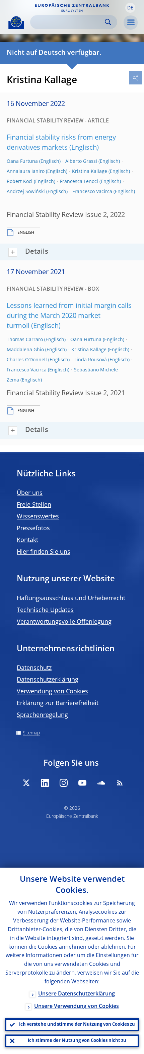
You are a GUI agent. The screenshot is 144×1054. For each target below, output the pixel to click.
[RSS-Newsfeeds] (120, 783)
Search (108, 22)
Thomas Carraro (25, 339)
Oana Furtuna (22, 161)
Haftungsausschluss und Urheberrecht (71, 598)
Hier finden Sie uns (43, 552)
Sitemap (31, 733)
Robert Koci (19, 181)
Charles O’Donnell (27, 360)
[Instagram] (64, 783)
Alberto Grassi (81, 161)
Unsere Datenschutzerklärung (76, 994)
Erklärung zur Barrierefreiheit (57, 703)
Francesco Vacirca (92, 191)
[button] (130, 8)
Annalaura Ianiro (26, 171)
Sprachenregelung (42, 715)
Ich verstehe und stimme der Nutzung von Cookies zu (77, 1024)
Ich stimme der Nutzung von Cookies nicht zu (77, 1041)
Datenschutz (34, 668)
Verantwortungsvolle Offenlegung (64, 622)
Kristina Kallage (89, 171)
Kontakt (27, 540)
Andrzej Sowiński (26, 191)
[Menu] (131, 22)
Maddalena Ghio (25, 350)
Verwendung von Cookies (52, 692)
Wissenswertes (38, 517)
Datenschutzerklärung (47, 680)
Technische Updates (45, 610)
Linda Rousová (90, 360)
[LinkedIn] (45, 783)
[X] (26, 783)
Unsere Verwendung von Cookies (76, 1006)
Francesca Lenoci (79, 181)
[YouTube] (82, 783)
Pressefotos (33, 528)
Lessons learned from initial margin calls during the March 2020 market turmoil (69, 316)
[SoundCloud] (101, 783)
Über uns (30, 493)
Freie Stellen (34, 505)
